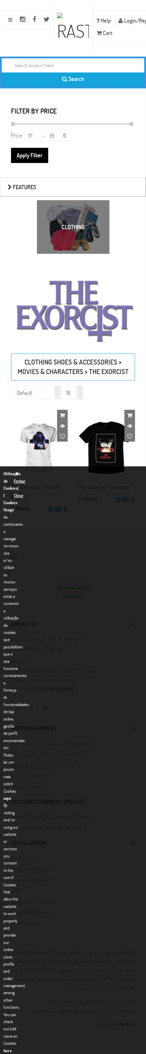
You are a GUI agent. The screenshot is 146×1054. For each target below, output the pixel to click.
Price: (17, 135)
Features (24, 187)
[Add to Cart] (62, 415)
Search (75, 78)
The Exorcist (109, 371)
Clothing (73, 227)
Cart (107, 32)
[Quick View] (62, 425)
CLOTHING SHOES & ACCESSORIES (70, 361)
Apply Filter (30, 155)
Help (105, 20)
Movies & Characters (50, 371)
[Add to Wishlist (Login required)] (62, 436)
